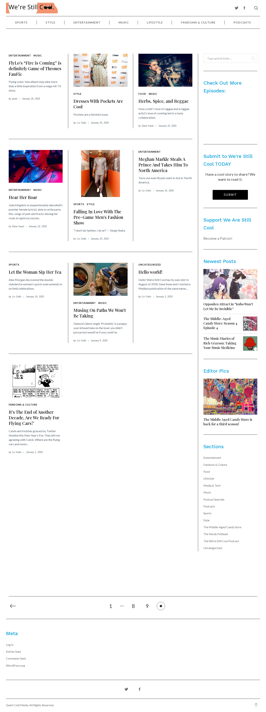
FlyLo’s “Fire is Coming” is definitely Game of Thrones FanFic (35, 68)
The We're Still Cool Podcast (221, 541)
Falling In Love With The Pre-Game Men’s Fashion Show (98, 217)
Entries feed (13, 651)
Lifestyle (155, 22)
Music (124, 22)
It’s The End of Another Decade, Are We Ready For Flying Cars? (34, 417)
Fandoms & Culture (198, 22)
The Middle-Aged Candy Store (222, 527)
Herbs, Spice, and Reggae (163, 101)
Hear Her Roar (23, 197)
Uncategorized (149, 264)
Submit (230, 194)
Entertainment (87, 22)
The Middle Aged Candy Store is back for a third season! (227, 421)
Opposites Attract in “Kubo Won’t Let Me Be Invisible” (228, 306)
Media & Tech (212, 485)
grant (14, 98)
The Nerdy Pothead (215, 534)
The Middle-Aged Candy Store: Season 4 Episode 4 (220, 323)
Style (50, 22)
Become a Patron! (217, 238)
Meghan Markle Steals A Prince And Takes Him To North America (163, 164)
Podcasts (242, 22)
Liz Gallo (81, 122)
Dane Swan (148, 125)
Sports (21, 22)
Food (142, 93)
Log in (9, 644)
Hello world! (150, 272)
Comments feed (16, 658)
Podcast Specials (213, 499)
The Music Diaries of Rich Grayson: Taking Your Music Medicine (219, 343)
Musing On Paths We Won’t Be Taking (99, 313)
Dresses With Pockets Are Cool (98, 103)
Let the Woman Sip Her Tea (35, 272)
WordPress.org (15, 665)
